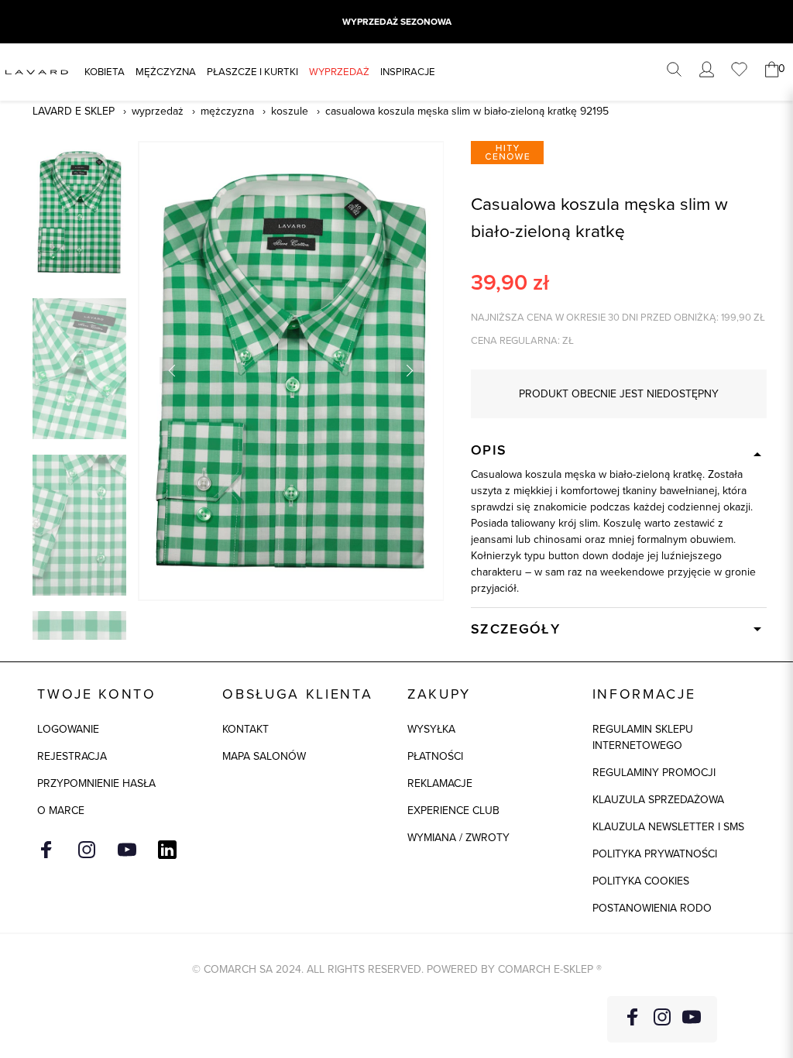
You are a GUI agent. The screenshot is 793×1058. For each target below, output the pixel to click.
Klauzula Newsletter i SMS (668, 827)
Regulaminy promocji (654, 772)
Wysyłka (431, 729)
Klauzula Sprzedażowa (658, 800)
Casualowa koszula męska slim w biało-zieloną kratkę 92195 (467, 111)
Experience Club (453, 810)
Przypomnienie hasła (96, 783)
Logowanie (68, 729)
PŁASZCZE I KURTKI (252, 71)
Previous (173, 370)
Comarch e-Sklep (545, 969)
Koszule (289, 111)
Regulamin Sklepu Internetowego (642, 737)
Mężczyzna (166, 71)
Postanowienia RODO (652, 908)
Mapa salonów (264, 756)
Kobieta (104, 71)
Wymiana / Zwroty (458, 838)
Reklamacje (439, 783)
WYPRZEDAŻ (339, 71)
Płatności (435, 756)
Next (408, 370)
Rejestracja (72, 756)
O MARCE (60, 810)
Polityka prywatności (654, 854)
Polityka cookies (640, 881)
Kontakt (245, 729)
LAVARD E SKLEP (74, 111)
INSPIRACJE (407, 71)
